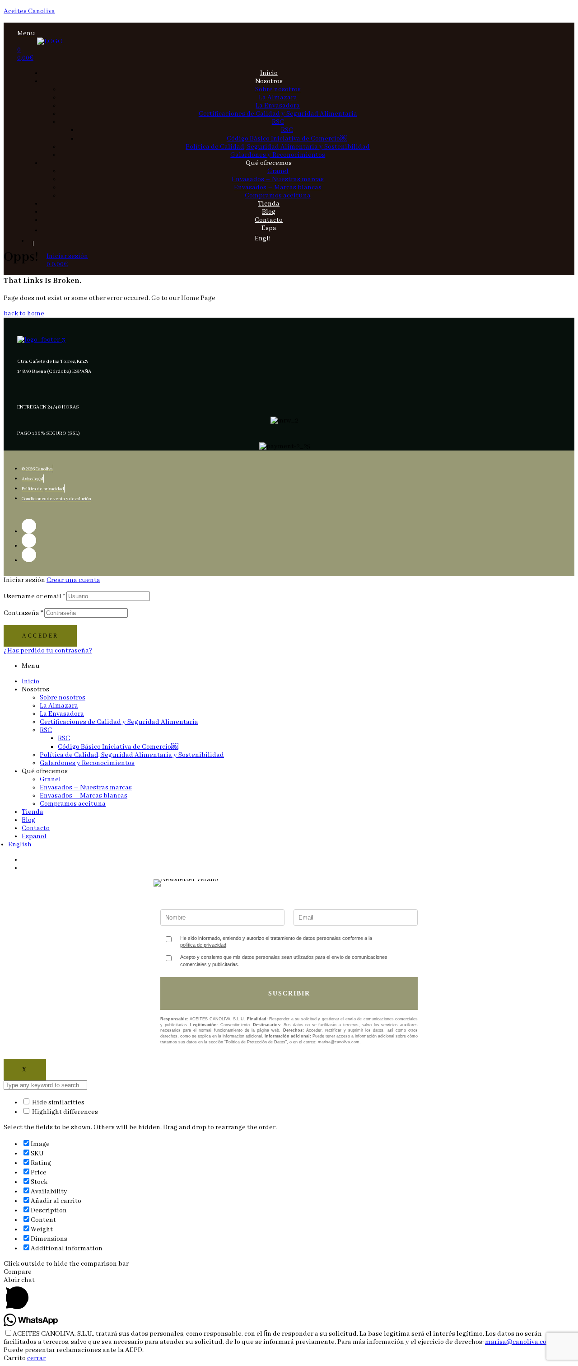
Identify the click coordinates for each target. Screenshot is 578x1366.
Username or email (34, 596)
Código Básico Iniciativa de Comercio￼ (118, 747)
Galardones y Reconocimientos (87, 763)
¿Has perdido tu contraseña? (48, 651)
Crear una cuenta (73, 580)
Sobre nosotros (62, 698)
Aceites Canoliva (29, 11)
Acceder (40, 636)
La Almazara (59, 706)
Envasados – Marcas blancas (83, 796)
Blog (28, 820)
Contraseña (23, 613)
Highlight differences (64, 1112)
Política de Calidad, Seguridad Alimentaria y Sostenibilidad (132, 755)
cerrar (36, 1358)
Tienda (32, 812)
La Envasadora (62, 714)
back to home (24, 314)
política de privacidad (203, 945)
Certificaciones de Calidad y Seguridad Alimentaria (119, 722)
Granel (50, 779)
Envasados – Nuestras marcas (86, 788)
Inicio (30, 681)
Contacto (36, 828)
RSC (46, 730)
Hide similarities (57, 1102)
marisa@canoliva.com (338, 1042)
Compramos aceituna (73, 804)
